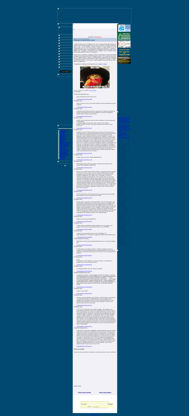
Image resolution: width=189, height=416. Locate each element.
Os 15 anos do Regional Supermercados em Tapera (123, 138)
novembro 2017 (122, 204)
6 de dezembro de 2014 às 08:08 (84, 237)
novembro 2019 (122, 228)
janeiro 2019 (121, 219)
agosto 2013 (122, 153)
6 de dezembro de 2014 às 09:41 (84, 264)
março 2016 (125, 184)
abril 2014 (120, 162)
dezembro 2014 (122, 170)
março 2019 (125, 220)
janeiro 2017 (121, 195)
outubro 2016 (121, 191)
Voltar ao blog (77, 386)
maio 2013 (125, 150)
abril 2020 (120, 234)
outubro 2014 (121, 167)
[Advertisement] (65, 101)
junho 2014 (122, 163)
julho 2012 (122, 143)
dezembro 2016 (122, 194)
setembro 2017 (122, 202)
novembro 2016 (122, 192)
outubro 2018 (121, 215)
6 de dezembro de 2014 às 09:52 (84, 287)
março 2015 (125, 172)
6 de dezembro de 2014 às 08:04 (84, 229)
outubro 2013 (121, 155)
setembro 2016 (122, 190)
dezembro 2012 (122, 147)
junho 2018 (122, 211)
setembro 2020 (122, 238)
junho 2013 (121, 151)
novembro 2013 (122, 157)
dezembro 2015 (122, 182)
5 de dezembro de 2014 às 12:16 (84, 190)
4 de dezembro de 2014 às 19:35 (84, 153)
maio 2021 (127, 246)
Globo (105, 64)
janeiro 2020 (121, 231)
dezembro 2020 (122, 242)
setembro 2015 (122, 178)
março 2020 (125, 232)
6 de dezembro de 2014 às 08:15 (84, 255)
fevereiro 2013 (122, 149)
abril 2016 (120, 186)
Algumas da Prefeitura (123, 127)
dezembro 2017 (122, 206)
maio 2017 (127, 198)
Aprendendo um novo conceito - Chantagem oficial (124, 125)
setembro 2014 (122, 166)
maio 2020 (127, 234)
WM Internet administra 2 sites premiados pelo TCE (124, 120)
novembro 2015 (122, 180)
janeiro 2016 (121, 183)
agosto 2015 (125, 176)
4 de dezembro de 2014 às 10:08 (84, 99)
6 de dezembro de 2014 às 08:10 (84, 245)
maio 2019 (127, 222)
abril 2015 (120, 174)
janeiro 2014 (121, 159)
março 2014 (125, 160)
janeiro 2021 (121, 243)
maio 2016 (127, 186)
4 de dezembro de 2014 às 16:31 (84, 128)
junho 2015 (122, 175)
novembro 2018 (122, 216)
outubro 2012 (121, 146)
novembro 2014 (122, 168)
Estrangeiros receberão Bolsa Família (84, 40)
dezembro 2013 (122, 158)
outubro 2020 (121, 239)
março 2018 (125, 208)
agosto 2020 (125, 236)
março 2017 (125, 196)
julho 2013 (128, 151)
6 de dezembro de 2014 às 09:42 (84, 271)
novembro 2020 (122, 240)
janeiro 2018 (121, 207)
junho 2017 (122, 199)
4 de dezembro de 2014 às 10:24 (84, 107)
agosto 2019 (125, 224)
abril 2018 (120, 210)
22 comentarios (93, 90)
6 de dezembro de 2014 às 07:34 (84, 215)
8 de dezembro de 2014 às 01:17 (84, 346)
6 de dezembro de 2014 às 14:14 (84, 305)
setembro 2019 (122, 226)
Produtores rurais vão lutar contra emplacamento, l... (124, 118)
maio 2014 (127, 162)
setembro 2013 (122, 154)
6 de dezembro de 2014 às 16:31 (84, 326)
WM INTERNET (94, 414)
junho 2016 (122, 187)
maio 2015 (127, 174)
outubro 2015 (121, 179)
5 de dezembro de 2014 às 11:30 (84, 167)
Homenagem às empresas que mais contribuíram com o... (124, 122)
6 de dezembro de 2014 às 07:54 (84, 221)
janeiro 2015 (121, 171)
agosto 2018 (125, 212)
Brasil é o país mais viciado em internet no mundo (124, 129)
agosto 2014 (125, 164)
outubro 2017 (121, 203)
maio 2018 (127, 210)
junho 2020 (122, 235)
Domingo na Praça (123, 132)
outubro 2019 (121, 227)
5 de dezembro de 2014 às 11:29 (84, 159)
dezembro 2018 (122, 218)
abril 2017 (120, 198)
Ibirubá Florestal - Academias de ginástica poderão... (123, 135)
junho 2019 (122, 223)
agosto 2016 (125, 188)
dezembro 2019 (122, 230)
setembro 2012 (126, 145)
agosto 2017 (125, 200)
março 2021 (125, 244)
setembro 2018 (122, 214)
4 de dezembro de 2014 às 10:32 (84, 116)
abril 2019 (120, 222)
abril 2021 (120, 246)
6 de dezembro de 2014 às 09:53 (84, 293)
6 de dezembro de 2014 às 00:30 (84, 198)
